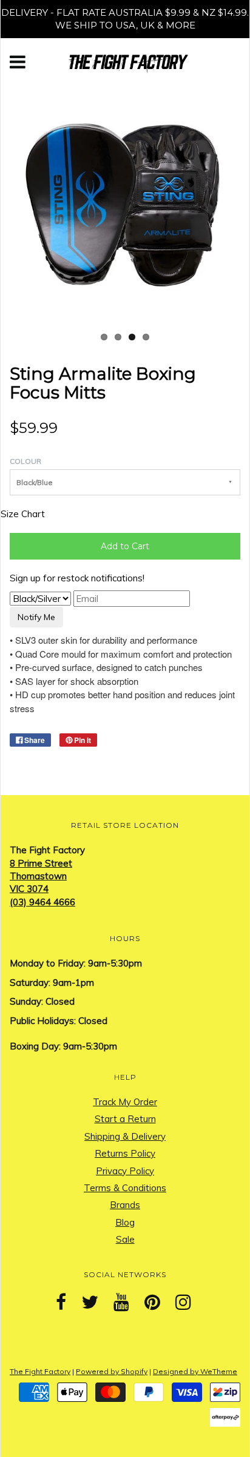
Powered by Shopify (111, 1371)
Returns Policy (125, 1153)
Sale (125, 1239)
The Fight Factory (40, 1371)
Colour (25, 461)
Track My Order (125, 1102)
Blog (125, 1222)
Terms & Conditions (125, 1188)
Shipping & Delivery (125, 1136)
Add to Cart (125, 546)
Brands (125, 1205)
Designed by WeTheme (195, 1371)
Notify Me (36, 617)
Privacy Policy (125, 1171)
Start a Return (125, 1119)
